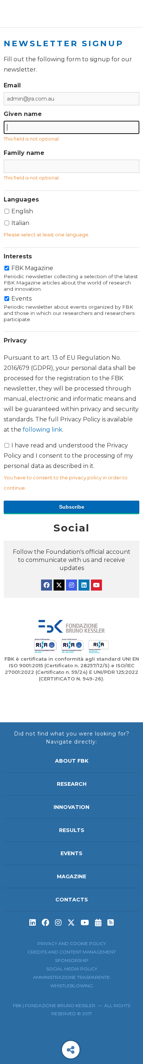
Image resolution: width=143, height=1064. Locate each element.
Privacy (15, 340)
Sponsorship (71, 960)
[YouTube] (96, 585)
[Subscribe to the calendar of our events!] (98, 922)
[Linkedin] (83, 585)
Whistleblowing (71, 985)
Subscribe (71, 507)
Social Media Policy (71, 969)
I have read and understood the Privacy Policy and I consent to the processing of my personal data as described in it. (71, 411)
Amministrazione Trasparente (71, 977)
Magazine (71, 876)
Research (72, 784)
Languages (21, 199)
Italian (20, 222)
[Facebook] (46, 585)
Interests (18, 256)
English (22, 211)
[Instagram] (71, 585)
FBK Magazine (71, 278)
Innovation (71, 807)
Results (71, 830)
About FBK (71, 761)
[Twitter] (59, 585)
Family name (24, 152)
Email (12, 85)
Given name (23, 113)
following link (42, 429)
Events (69, 308)
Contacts (71, 899)
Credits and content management (71, 952)
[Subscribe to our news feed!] (110, 922)
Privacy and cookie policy (71, 943)
